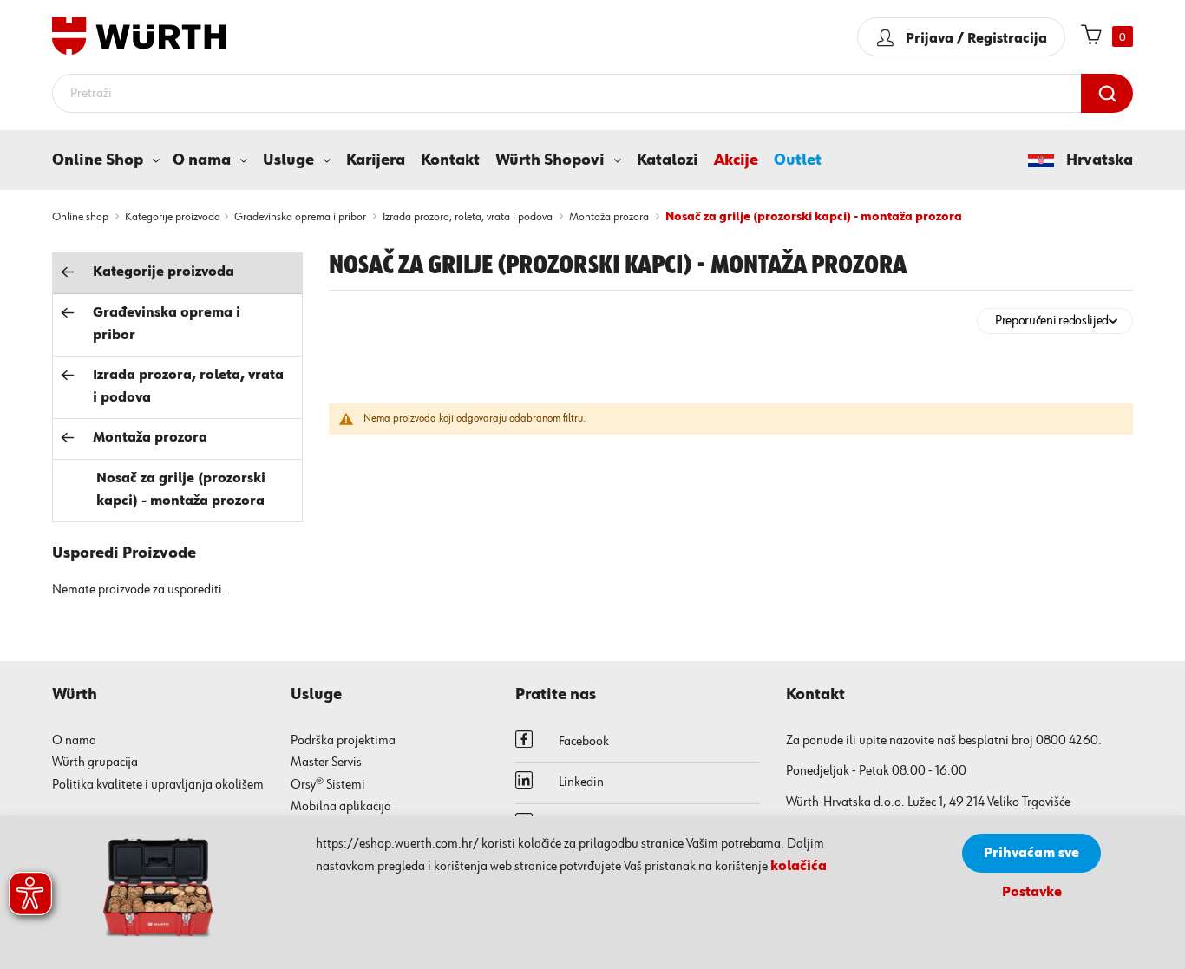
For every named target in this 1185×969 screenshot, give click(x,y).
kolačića (798, 867)
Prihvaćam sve (1031, 854)
